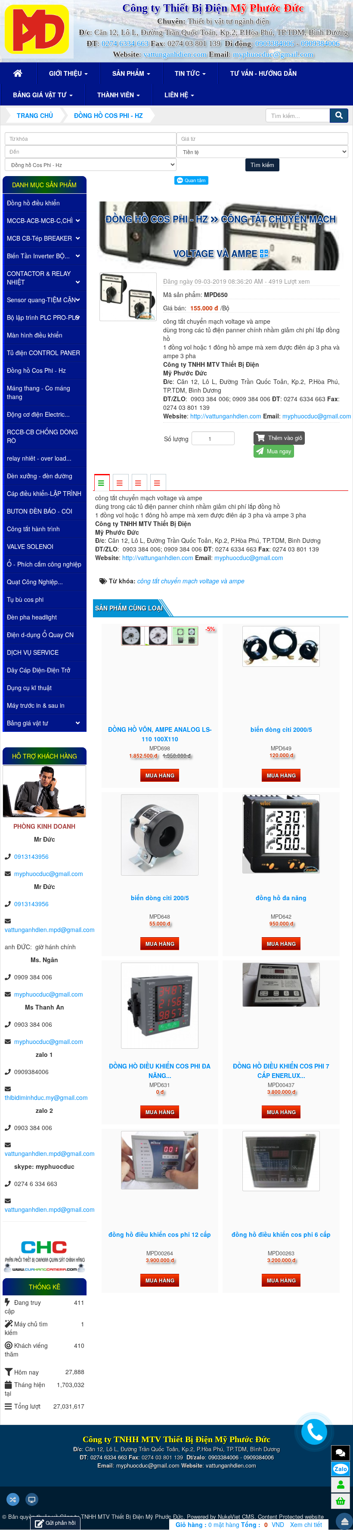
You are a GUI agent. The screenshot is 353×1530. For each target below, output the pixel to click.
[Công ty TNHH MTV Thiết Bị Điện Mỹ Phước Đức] (36, 28)
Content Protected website (291, 1516)
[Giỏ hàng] (340, 1501)
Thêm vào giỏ (284, 438)
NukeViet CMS (236, 1516)
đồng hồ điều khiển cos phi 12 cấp (159, 1234)
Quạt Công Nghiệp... (35, 581)
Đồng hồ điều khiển (33, 202)
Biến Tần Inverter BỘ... (38, 255)
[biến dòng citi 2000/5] (281, 646)
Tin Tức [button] (188, 73)
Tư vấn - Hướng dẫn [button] (263, 73)
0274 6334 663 (125, 43)
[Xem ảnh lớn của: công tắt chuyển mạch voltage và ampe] (129, 295)
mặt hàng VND (230, 1524)
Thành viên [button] (116, 94)
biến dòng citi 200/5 (160, 897)
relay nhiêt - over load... (39, 458)
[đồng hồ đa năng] (281, 833)
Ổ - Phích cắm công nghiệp (44, 564)
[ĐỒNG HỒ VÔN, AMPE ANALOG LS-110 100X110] (160, 636)
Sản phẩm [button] (129, 73)
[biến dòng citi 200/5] (160, 834)
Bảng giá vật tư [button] (40, 94)
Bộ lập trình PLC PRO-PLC (43, 317)
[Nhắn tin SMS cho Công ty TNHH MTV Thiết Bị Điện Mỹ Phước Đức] (340, 1452)
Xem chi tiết (306, 1524)
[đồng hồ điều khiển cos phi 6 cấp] (281, 1161)
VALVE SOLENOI (30, 546)
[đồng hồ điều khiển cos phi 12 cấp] (160, 1160)
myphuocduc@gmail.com (273, 54)
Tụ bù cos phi (25, 599)
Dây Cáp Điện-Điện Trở (38, 670)
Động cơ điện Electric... (38, 414)
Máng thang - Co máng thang (38, 392)
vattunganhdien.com (175, 54)
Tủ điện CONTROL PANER (43, 352)
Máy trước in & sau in (36, 705)
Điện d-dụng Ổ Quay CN (40, 634)
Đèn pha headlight (32, 617)
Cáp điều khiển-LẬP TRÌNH (44, 493)
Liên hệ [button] (177, 94)
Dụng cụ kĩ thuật (29, 687)
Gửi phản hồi (61, 1522)
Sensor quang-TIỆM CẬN (41, 299)
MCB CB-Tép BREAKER (39, 238)
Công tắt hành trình (33, 528)
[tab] (101, 482)
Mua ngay (278, 451)
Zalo (340, 1468)
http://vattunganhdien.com (225, 416)
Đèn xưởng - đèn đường (39, 475)
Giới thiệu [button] (66, 73)
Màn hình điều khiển (34, 335)
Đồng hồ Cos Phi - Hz (36, 370)
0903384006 (274, 43)
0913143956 (31, 856)
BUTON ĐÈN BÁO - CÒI (39, 511)
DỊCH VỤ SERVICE (33, 652)
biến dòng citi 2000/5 (281, 729)
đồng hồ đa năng (281, 897)
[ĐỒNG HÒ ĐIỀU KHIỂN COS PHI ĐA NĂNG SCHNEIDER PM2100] (160, 1006)
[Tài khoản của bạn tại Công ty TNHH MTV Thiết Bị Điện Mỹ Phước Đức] (340, 1484)
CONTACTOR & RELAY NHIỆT (39, 277)
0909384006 (320, 43)
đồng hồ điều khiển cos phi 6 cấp (281, 1234)
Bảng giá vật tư (27, 723)
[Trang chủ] (19, 73)
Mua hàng (160, 775)
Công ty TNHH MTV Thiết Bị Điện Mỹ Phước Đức (121, 1516)
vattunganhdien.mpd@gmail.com (50, 929)
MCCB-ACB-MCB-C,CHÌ (40, 220)
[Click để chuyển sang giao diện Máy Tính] (31, 1499)
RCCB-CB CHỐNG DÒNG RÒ (42, 436)
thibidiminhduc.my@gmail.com (46, 1097)
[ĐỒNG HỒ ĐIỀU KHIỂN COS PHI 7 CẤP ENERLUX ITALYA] (281, 985)
